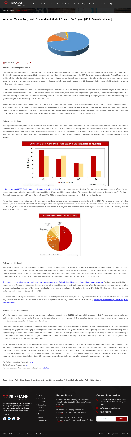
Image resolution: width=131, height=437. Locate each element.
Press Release (94, 4)
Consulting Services (64, 4)
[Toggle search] (111, 4)
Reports (77, 4)
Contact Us (42, 421)
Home (35, 4)
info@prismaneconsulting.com (109, 408)
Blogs (84, 4)
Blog (12, 10)
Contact (104, 4)
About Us (41, 398)
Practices (51, 4)
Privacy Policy (113, 434)
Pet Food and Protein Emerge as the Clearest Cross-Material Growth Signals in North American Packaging (74, 402)
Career (40, 417)
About (43, 4)
